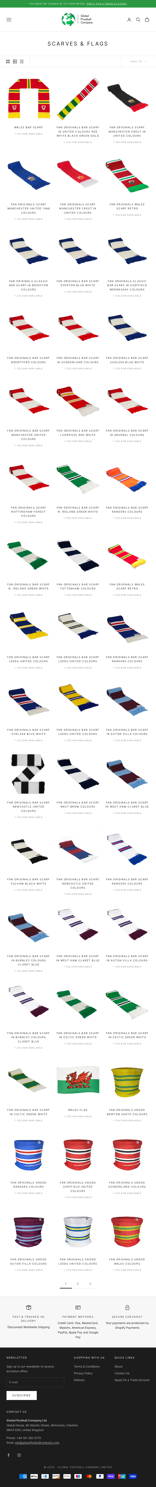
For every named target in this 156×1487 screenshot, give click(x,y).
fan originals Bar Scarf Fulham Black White (28, 881)
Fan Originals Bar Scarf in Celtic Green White (78, 1035)
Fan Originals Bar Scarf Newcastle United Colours (28, 806)
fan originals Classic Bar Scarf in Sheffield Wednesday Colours (127, 285)
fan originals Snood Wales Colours (127, 1261)
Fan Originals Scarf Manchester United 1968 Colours (29, 208)
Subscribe (21, 1395)
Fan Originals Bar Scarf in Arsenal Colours (127, 432)
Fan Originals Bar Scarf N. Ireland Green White (78, 509)
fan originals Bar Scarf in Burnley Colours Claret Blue (28, 960)
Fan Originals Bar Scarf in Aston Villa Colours (127, 731)
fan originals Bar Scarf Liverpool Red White (78, 432)
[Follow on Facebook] (8, 1455)
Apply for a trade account (107, 3)
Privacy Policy (83, 1373)
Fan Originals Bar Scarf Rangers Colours (127, 509)
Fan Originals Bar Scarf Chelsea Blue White (127, 360)
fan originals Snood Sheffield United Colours (78, 1187)
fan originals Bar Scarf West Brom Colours (78, 804)
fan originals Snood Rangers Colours (29, 1184)
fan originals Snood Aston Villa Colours (28, 1261)
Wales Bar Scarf (28, 127)
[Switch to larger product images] (8, 61)
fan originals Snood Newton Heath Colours (127, 1112)
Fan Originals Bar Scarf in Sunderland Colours (78, 360)
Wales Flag (78, 1109)
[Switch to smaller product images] (15, 61)
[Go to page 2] (90, 1283)
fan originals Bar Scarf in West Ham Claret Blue (127, 804)
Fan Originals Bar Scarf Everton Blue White (78, 283)
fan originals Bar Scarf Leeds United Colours (28, 659)
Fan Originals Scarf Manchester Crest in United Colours (127, 131)
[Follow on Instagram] (19, 1455)
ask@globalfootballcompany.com (37, 1442)
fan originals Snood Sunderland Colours (127, 1184)
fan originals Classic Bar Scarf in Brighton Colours (28, 285)
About (118, 1366)
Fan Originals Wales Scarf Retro (127, 206)
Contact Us (122, 1373)
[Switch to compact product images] (22, 61)
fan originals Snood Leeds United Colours (77, 1261)
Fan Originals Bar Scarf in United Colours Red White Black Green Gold (78, 131)
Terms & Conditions (87, 1366)
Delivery (79, 1380)
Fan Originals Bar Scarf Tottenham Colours (78, 586)
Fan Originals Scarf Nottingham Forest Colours (28, 512)
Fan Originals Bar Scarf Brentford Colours (28, 360)
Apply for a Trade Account (132, 1380)
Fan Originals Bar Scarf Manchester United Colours (28, 435)
